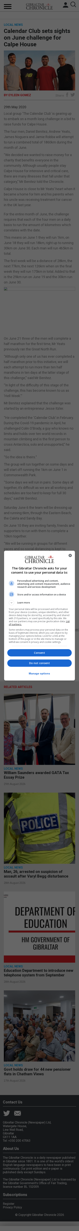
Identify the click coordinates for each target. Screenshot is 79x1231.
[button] (39, 602)
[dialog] (39, 616)
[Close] (70, 555)
